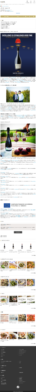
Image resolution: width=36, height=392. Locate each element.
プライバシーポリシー (22, 381)
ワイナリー (2, 362)
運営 (1, 381)
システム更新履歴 (3, 380)
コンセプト (20, 377)
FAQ (1, 378)
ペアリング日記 (21, 349)
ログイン (2, 367)
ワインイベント (21, 353)
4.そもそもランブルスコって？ (5, 25)
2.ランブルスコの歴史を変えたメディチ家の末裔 (8, 23)
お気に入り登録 (6, 16)
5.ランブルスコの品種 (4, 26)
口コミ (18, 16)
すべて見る (34, 255)
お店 (20, 362)
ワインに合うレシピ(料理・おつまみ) (6, 361)
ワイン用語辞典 (3, 352)
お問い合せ (20, 380)
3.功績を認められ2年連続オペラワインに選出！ (8, 24)
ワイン (20, 361)
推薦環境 (20, 378)
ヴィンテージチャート (22, 352)
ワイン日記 (2, 349)
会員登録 (20, 367)
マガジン (2, 353)
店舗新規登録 (21, 372)
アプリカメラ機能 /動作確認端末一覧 (3, 383)
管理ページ (2, 372)
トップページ (3, 377)
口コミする (18, 232)
